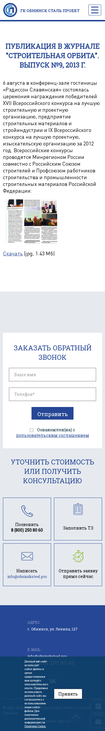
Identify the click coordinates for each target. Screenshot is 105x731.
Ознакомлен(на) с (52, 432)
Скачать (13, 253)
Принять (68, 694)
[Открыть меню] (94, 9)
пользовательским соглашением (52, 435)
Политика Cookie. (35, 726)
